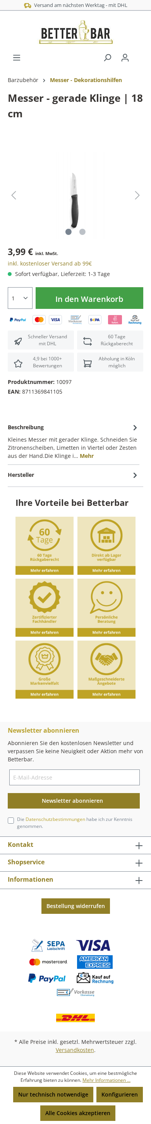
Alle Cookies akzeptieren (77, 1113)
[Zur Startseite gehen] (75, 32)
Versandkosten (75, 1050)
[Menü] (17, 57)
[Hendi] (13, 129)
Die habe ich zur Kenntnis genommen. (74, 822)
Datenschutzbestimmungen (55, 819)
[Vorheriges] (13, 195)
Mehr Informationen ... (106, 1080)
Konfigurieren (119, 1094)
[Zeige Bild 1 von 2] (68, 232)
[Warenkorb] (138, 55)
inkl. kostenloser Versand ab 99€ (50, 263)
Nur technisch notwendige (53, 1094)
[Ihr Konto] (125, 57)
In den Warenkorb (89, 299)
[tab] (73, 440)
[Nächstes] (137, 195)
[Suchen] (107, 57)
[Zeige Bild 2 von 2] (82, 232)
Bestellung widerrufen (75, 906)
